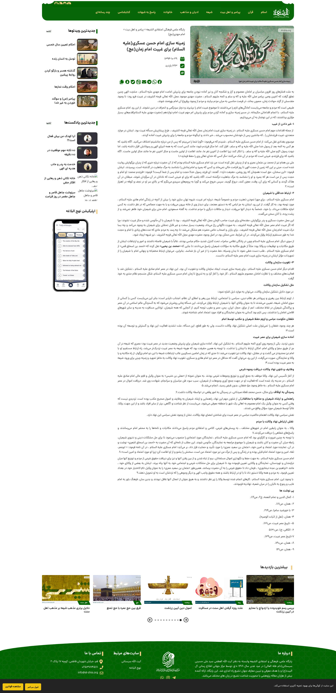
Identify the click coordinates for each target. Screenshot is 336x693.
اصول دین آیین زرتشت (178, 608)
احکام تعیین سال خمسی (61, 45)
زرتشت (289, 602)
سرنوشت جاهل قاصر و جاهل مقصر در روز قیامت (60, 195)
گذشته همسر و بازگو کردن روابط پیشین (60, 73)
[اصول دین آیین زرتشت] (168, 589)
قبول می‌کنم (33, 687)
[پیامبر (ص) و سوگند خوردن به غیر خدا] (87, 101)
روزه (239, 602)
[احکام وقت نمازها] (87, 87)
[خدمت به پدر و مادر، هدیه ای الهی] (87, 167)
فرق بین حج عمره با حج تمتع (124, 608)
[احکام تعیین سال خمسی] (87, 45)
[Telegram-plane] (174, 677)
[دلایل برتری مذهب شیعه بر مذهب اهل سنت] (66, 589)
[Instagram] (167, 677)
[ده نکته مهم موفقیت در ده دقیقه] (87, 152)
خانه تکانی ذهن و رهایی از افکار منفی (59, 180)
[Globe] (56, 4)
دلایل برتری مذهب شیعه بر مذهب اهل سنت (67, 610)
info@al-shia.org (88, 673)
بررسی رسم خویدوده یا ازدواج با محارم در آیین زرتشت (271, 610)
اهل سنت (84, 602)
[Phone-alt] (60, 4)
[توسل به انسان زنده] (87, 59)
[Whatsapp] (161, 677)
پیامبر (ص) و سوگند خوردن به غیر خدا (63, 101)
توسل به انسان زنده (63, 59)
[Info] (69, 4)
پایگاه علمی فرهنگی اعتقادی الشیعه (165, 30)
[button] (264, 12)
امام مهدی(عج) (176, 34)
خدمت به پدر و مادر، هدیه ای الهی (62, 166)
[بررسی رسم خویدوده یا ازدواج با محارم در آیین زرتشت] (270, 589)
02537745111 (90, 667)
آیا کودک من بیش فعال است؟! (61, 138)
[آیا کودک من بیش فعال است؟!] (87, 138)
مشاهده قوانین (13, 687)
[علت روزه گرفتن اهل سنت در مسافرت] (219, 589)
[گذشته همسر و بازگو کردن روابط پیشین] (87, 73)
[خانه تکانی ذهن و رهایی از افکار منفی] (87, 181)
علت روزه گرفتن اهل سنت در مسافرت (221, 608)
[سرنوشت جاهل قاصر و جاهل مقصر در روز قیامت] (87, 195)
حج (137, 602)
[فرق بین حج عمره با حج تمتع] (117, 589)
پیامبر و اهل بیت (134, 30)
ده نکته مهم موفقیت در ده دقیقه (61, 152)
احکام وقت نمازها (64, 87)
